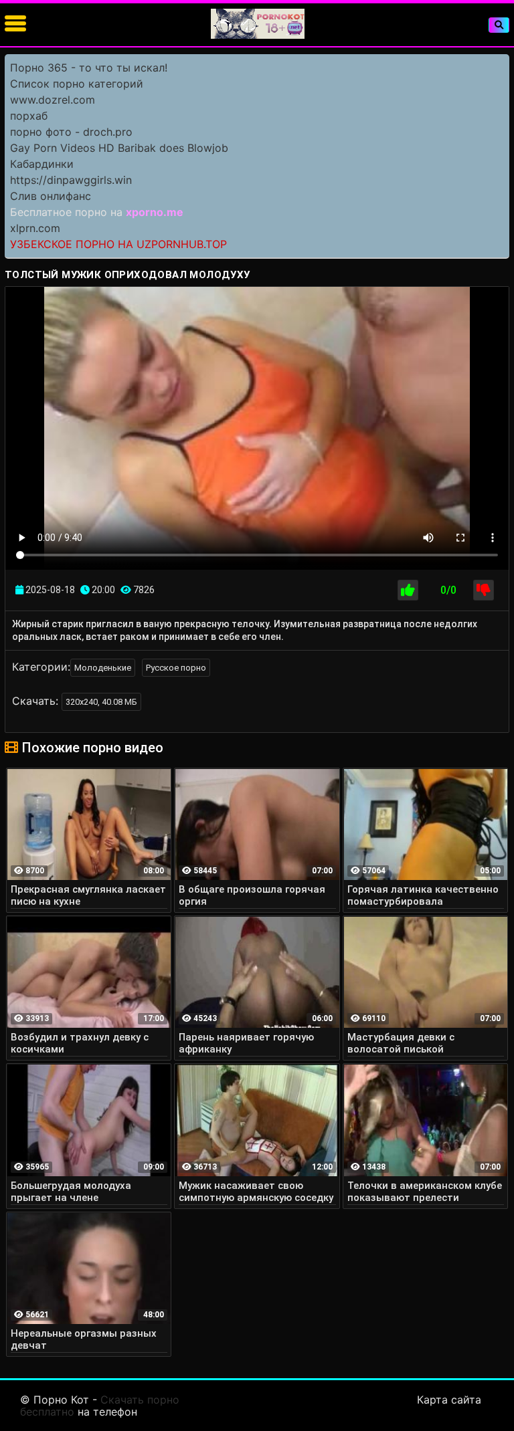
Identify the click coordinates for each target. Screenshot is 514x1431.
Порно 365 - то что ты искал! (88, 67)
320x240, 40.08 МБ (101, 702)
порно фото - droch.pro (71, 131)
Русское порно (176, 668)
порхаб (29, 115)
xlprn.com (35, 228)
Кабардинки (42, 164)
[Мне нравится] (408, 590)
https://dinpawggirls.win (71, 180)
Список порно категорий (76, 83)
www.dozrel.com (52, 99)
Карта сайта (449, 1399)
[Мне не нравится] (483, 590)
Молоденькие (102, 668)
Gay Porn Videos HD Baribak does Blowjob (119, 147)
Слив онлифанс (50, 196)
